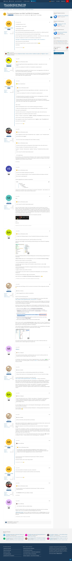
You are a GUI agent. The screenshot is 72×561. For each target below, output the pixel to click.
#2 (49, 58)
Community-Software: (55, 553)
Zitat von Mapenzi (21, 352)
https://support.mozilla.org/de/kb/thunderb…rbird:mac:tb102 (25, 299)
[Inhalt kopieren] (49, 181)
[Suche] (67, 1)
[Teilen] (51, 17)
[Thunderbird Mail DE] (36, 5)
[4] (17, 186)
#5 (49, 167)
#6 (49, 196)
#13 (49, 440)
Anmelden (58, 1)
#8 (49, 284)
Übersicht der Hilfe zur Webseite (28, 548)
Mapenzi (17, 349)
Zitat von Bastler (20, 369)
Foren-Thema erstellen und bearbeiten (29, 553)
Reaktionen (5, 31)
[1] (17, 183)
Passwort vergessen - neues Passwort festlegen (31, 555)
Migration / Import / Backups (32, 536)
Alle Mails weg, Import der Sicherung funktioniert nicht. (37, 534)
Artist (36, 360)
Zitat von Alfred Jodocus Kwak (23, 61)
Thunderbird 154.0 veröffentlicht (62, 15)
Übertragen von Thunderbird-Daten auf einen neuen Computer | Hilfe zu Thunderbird (30, 39)
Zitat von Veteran (20, 290)
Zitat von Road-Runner (21, 83)
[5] (17, 187)
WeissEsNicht (30, 535)
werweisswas (52, 535)
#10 (49, 367)
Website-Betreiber (60, 41)
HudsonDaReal (8, 535)
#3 (49, 80)
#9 (49, 347)
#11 (49, 393)
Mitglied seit (5, 33)
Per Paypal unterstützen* (59, 53)
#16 (49, 500)
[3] (17, 185)
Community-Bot (10, 521)
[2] (17, 184)
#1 (49, 22)
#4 (49, 129)
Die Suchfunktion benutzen (27, 550)
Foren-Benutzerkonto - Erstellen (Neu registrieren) (31, 551)
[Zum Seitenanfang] (70, 560)
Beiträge (5, 32)
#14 (49, 467)
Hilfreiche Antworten (7, 71)
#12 (49, 414)
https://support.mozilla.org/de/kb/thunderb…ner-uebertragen (25, 378)
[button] (52, 1)
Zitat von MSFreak (21, 443)
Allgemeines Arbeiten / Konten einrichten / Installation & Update (29, 53)
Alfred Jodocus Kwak (18, 15)
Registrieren (63, 1)
